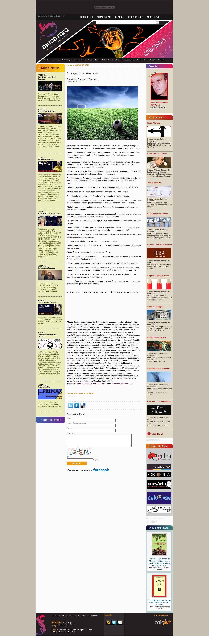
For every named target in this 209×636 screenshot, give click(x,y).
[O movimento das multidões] (159, 382)
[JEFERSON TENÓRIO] (50, 123)
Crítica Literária (80, 60)
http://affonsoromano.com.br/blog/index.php (89, 384)
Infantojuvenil (117, 60)
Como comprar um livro (156, 338)
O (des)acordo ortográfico (157, 214)
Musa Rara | (63, 615)
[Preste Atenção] (159, 136)
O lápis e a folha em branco (158, 276)
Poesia (139, 60)
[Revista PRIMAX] (50, 399)
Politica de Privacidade (89, 615)
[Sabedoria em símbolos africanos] (50, 349)
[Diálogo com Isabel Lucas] (50, 314)
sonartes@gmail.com (66, 624)
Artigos (57, 60)
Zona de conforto (154, 183)
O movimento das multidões (158, 369)
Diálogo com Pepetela (46, 268)
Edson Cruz (67, 622)
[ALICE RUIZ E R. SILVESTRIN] (50, 226)
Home (69, 65)
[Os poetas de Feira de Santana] (159, 258)
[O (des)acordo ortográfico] (159, 227)
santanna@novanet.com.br (122, 384)
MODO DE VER (82, 65)
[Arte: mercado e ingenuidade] (159, 415)
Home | (54, 615)
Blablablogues (67, 60)
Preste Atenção (153, 123)
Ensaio (97, 60)
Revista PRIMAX (44, 387)
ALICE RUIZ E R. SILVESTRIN (49, 214)
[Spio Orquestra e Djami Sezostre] (50, 91)
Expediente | (74, 615)
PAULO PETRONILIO (46, 160)
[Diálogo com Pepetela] (50, 280)
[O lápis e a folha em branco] (159, 289)
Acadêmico (48, 60)
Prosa (146, 60)
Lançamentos (130, 60)
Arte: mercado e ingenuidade (159, 402)
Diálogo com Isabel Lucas (48, 302)
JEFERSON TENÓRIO (46, 111)
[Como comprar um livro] (159, 351)
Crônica (90, 60)
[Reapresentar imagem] (68, 458)
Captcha (96, 460)
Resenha (153, 60)
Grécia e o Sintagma (155, 307)
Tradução (161, 60)
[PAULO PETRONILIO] (50, 171)
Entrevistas (106, 60)
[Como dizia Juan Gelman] (159, 167)
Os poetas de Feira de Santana (159, 245)
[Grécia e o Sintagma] (159, 320)
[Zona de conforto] (159, 196)
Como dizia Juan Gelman (157, 154)
